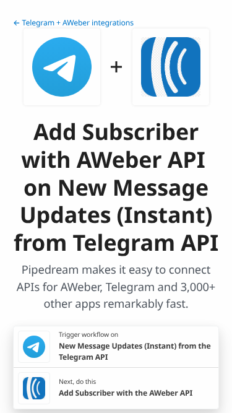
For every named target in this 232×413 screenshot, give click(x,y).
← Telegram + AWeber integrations (73, 22)
